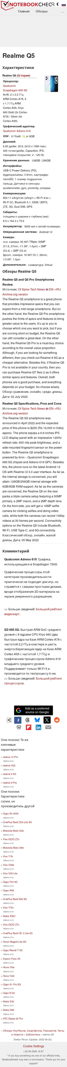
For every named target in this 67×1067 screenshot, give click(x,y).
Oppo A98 (8, 890)
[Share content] (9, 720)
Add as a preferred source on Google (37, 710)
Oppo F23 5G (10, 882)
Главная (24, 11)
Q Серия (23, 75)
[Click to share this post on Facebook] (17, 720)
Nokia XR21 (9, 916)
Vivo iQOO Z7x (11, 924)
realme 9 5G (9, 774)
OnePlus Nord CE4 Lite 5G (17, 822)
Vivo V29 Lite (10, 873)
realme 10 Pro (10, 757)
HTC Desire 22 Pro (13, 1018)
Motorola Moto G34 (13, 830)
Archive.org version (15, 294)
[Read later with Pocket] (18, 727)
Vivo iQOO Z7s (11, 839)
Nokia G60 (8, 1010)
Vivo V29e (8, 865)
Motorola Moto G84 (13, 847)
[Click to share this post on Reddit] (56, 720)
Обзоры (41, 11)
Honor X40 (8, 976)
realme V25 (9, 765)
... (62, 11)
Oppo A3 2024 (10, 813)
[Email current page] (48, 727)
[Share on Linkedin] (38, 727)
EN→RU (55, 289)
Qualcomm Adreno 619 (17, 131)
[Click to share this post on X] (47, 720)
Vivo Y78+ (8, 907)
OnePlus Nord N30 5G (15, 899)
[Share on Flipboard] (28, 727)
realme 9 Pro (10, 782)
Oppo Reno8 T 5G (13, 950)
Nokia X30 (8, 1001)
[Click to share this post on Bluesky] (37, 720)
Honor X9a (8, 967)
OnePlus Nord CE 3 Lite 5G (18, 933)
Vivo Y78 (8, 856)
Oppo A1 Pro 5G (12, 984)
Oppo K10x (9, 993)
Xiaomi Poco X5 (11, 958)
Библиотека (33, 1034)
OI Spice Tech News (31, 289)
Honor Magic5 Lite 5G (14, 941)
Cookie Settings (33, 1046)
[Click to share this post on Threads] (27, 720)
